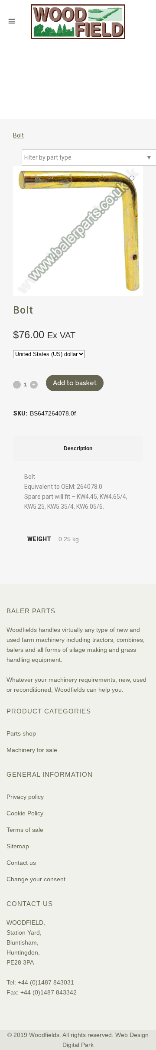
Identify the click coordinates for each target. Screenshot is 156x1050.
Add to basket (75, 383)
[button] (131, 179)
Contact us (21, 862)
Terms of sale (24, 829)
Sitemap (17, 846)
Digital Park (78, 1044)
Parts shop (21, 733)
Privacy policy (25, 796)
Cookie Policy (24, 813)
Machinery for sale (31, 749)
